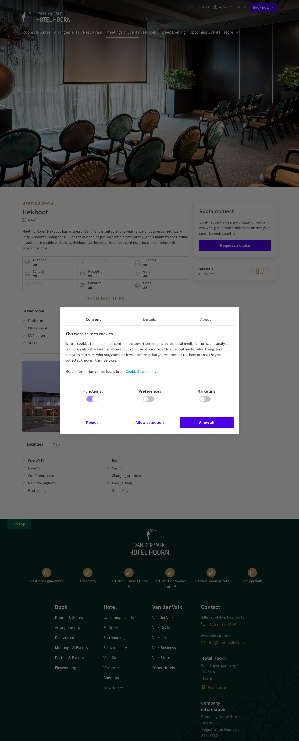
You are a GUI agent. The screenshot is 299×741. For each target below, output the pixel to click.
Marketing (206, 391)
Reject (92, 422)
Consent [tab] (93, 319)
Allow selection (149, 422)
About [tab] (205, 319)
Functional (93, 391)
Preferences (150, 391)
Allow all (206, 422)
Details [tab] (149, 319)
